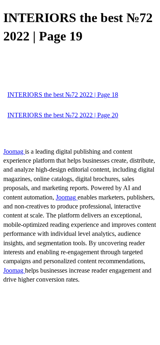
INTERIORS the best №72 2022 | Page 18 (62, 94)
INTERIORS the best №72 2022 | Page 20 (62, 115)
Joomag (14, 151)
